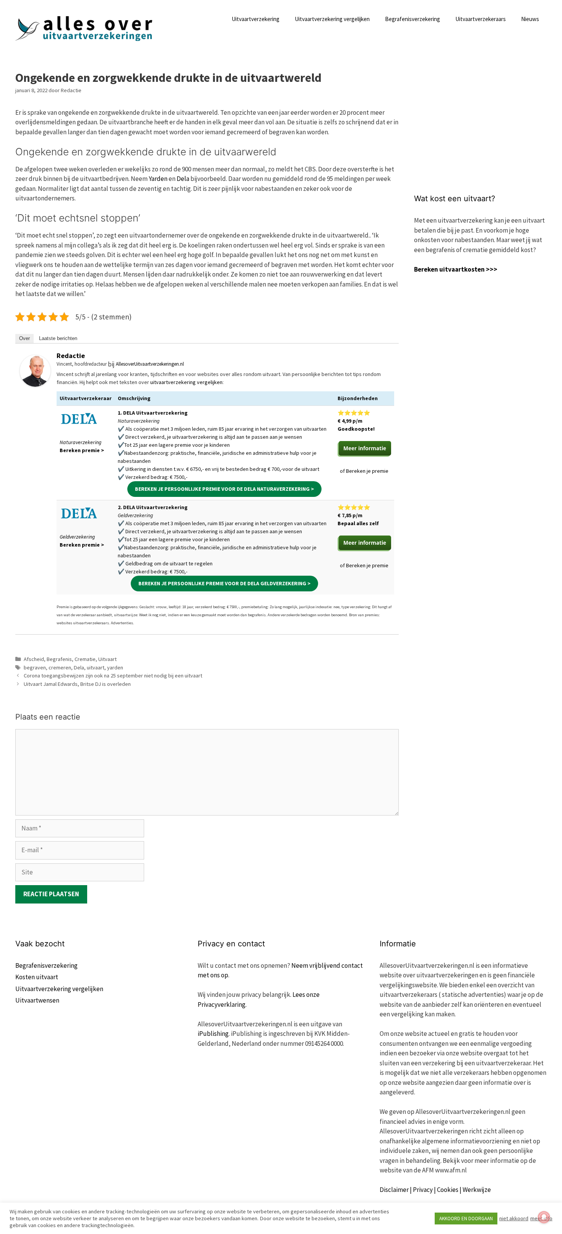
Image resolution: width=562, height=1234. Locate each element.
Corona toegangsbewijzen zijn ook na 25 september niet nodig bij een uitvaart (113, 675)
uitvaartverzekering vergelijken (186, 382)
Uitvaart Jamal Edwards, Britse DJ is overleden (77, 683)
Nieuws (530, 19)
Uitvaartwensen (37, 1000)
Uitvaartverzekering (255, 19)
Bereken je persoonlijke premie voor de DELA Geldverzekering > (224, 583)
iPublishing (213, 1033)
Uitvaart (107, 659)
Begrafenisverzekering (412, 19)
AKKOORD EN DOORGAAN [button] (466, 1218)
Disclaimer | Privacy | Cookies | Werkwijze (435, 1189)
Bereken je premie (367, 470)
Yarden (158, 178)
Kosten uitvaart (36, 977)
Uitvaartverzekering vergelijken (332, 19)
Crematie (85, 659)
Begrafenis (59, 659)
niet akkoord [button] (513, 1218)
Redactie (71, 355)
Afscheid (34, 659)
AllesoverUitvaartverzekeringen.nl (150, 364)
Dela (183, 178)
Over (24, 338)
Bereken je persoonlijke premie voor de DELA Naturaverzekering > (224, 488)
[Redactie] (35, 384)
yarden (115, 667)
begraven (35, 667)
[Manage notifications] (544, 1217)
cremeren (60, 667)
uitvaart (95, 667)
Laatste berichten (58, 338)
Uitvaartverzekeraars (480, 19)
